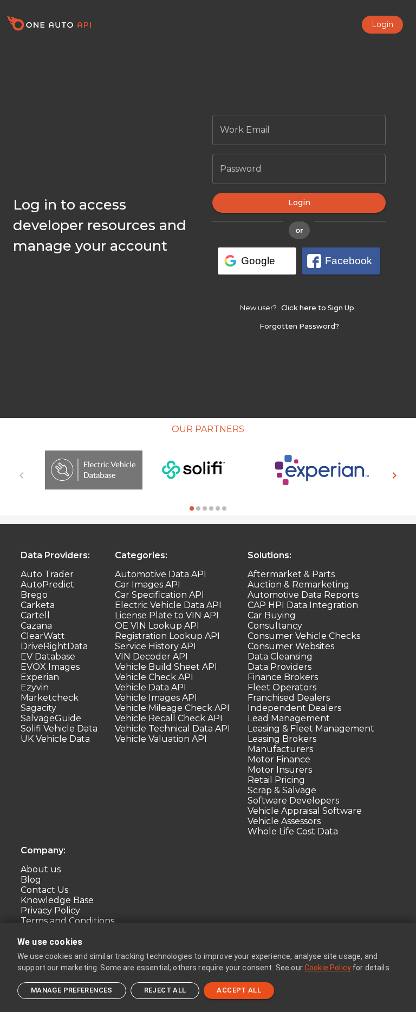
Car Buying (272, 615)
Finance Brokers (283, 677)
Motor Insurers (280, 770)
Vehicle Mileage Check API (172, 708)
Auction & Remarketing (298, 584)
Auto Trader (47, 574)
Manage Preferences (72, 990)
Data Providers (279, 667)
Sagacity (38, 708)
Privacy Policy (50, 910)
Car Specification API (159, 595)
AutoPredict (47, 584)
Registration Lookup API (167, 636)
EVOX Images (50, 667)
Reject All (165, 990)
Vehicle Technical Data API (172, 728)
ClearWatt (43, 636)
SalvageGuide (51, 718)
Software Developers (293, 800)
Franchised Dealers (289, 698)
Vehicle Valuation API (161, 739)
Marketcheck (50, 698)
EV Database (48, 656)
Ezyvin (35, 687)
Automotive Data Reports (303, 595)
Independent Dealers (294, 708)
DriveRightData (54, 646)
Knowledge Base (57, 900)
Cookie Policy (327, 967)
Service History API (155, 646)
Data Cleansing (280, 656)
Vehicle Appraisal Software (305, 811)
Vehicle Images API (156, 698)
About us (41, 869)
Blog (31, 879)
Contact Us (44, 890)
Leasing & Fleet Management (311, 728)
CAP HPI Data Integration (303, 605)
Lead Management (289, 718)
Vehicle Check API (154, 677)
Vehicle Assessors (284, 821)
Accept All (239, 990)
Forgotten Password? (299, 326)
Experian (40, 677)
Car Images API (147, 584)
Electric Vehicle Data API (168, 605)
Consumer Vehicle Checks (304, 636)
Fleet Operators (282, 687)
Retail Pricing (276, 780)
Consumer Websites (291, 646)
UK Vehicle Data (55, 739)
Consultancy (275, 626)
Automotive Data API (160, 574)
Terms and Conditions (67, 921)
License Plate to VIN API (167, 615)
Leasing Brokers (282, 739)
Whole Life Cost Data (293, 831)
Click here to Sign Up (317, 308)
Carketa (38, 605)
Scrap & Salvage (282, 790)
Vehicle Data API (150, 687)
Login (382, 24)
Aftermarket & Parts (291, 574)
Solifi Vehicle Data (59, 728)
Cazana (36, 626)
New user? (258, 307)
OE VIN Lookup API (157, 626)
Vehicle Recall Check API (169, 718)
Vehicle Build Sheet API (166, 667)
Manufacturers (280, 749)
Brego (34, 595)
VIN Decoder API (151, 656)
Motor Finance (279, 759)
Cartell (35, 615)
